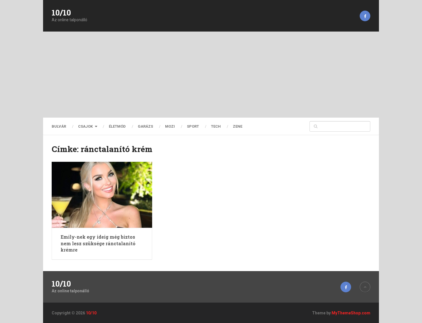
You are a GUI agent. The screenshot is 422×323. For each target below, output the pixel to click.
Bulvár (59, 126)
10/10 (61, 13)
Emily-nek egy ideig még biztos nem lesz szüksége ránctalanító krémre (98, 243)
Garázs (145, 126)
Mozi (170, 126)
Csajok (85, 126)
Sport (193, 126)
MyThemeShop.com (351, 313)
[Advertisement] (211, 74)
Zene (237, 126)
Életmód (117, 126)
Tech (216, 126)
